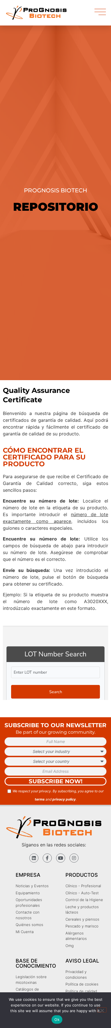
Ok (56, 1019)
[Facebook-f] (47, 858)
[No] (102, 1009)
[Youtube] (60, 858)
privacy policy (64, 799)
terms (40, 799)
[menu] (100, 12)
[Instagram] (74, 858)
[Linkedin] (33, 858)
